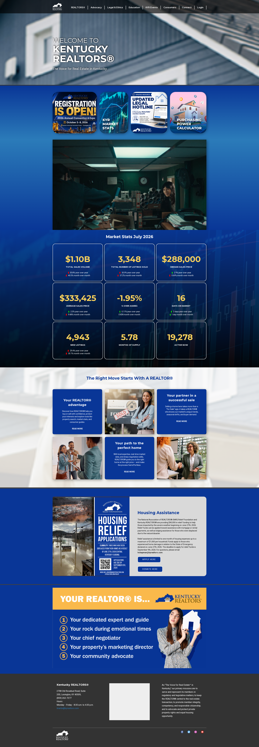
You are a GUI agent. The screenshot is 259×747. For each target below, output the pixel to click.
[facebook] (182, 732)
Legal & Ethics (115, 7)
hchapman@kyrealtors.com (150, 552)
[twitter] (189, 732)
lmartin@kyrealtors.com (68, 708)
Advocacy (96, 7)
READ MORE (77, 429)
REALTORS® (78, 7)
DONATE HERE (150, 569)
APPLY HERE (149, 559)
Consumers (169, 7)
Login (200, 7)
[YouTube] (202, 732)
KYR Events (152, 7)
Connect (187, 7)
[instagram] (195, 732)
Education (134, 7)
